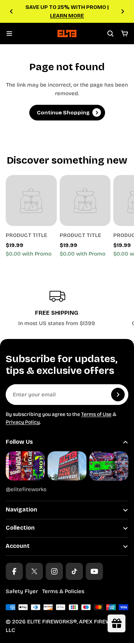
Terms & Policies (63, 591)
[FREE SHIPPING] (57, 307)
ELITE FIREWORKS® (52, 621)
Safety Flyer (22, 591)
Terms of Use (96, 414)
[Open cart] (125, 33)
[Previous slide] (11, 11)
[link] (31, 200)
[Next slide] (122, 11)
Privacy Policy (23, 422)
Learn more (67, 15)
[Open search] (110, 33)
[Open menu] (9, 33)
